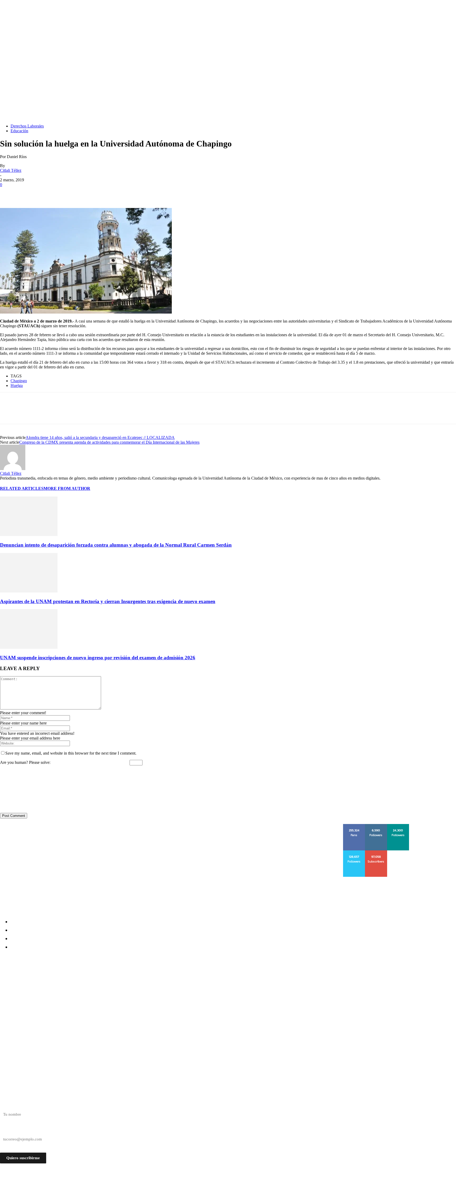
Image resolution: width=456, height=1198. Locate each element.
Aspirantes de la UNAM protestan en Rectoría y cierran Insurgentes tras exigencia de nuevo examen (107, 601)
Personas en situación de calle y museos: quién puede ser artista (74, 989)
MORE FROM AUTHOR (67, 488)
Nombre (6, 1105)
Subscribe (376, 852)
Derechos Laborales (27, 126)
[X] (27, 192)
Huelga (17, 385)
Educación (19, 131)
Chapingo (19, 380)
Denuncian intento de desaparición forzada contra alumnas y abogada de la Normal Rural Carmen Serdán (116, 545)
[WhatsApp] (65, 192)
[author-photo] (12, 468)
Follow (376, 826)
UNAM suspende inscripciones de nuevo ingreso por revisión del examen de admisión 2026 (97, 657)
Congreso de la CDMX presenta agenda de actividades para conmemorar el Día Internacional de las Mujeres (109, 442)
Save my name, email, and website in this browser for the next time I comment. (70, 753)
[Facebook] (8, 192)
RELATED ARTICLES (22, 488)
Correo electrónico (15, 1130)
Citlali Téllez (10, 170)
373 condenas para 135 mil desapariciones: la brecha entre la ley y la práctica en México (99, 999)
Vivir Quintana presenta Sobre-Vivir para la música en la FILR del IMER (82, 1008)
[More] (85, 192)
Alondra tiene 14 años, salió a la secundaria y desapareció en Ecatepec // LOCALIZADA (100, 437)
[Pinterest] (46, 192)
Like (354, 826)
